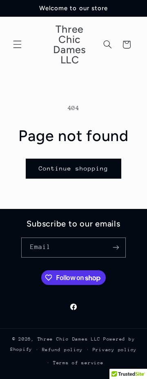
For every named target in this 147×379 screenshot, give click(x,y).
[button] (17, 44)
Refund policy (62, 349)
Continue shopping (74, 168)
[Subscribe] (116, 248)
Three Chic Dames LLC (69, 339)
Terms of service (78, 363)
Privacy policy (115, 349)
